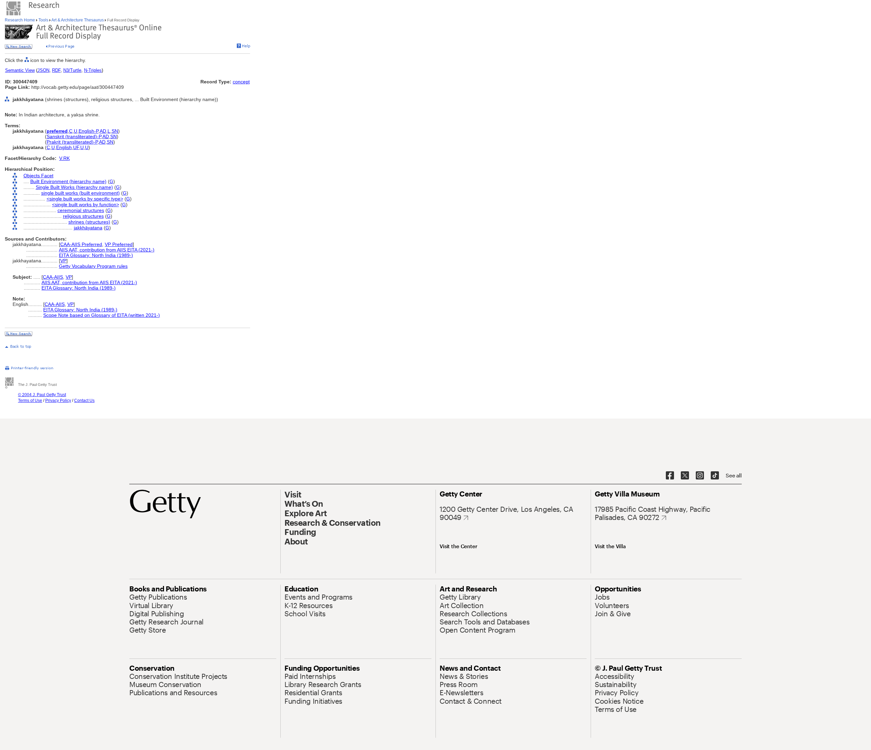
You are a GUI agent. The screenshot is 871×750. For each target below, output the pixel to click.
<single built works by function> (85, 204)
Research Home (20, 20)
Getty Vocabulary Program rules (93, 266)
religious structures (83, 216)
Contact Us (84, 400)
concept (241, 81)
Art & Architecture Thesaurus (78, 20)
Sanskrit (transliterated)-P (74, 136)
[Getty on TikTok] (715, 476)
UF (76, 147)
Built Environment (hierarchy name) (68, 181)
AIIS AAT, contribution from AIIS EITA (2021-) (106, 249)
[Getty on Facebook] (670, 476)
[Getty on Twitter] (685, 476)
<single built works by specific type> (85, 198)
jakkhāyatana (88, 227)
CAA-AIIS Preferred (81, 244)
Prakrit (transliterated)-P (72, 142)
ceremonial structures (80, 210)
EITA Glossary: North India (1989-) (96, 255)
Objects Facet (38, 175)
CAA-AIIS (53, 277)
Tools (43, 20)
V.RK (64, 158)
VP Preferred (119, 244)
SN (115, 131)
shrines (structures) (89, 222)
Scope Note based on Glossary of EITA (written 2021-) (101, 315)
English (64, 147)
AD (103, 131)
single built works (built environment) (80, 193)
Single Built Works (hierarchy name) (74, 187)
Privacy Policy (58, 400)
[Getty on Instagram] (700, 476)
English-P (88, 131)
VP (63, 260)
